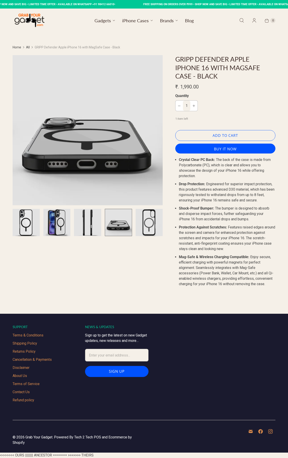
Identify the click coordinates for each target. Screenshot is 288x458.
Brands (167, 20)
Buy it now (225, 149)
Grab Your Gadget (38, 437)
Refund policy (23, 400)
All (28, 47)
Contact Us (21, 392)
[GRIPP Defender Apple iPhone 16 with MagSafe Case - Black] (88, 130)
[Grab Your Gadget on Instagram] (270, 431)
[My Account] (254, 20)
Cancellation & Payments (32, 359)
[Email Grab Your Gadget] (251, 431)
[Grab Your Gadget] (29, 20)
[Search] (241, 20)
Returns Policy (24, 351)
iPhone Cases (135, 20)
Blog (189, 20)
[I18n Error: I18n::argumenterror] (26, 222)
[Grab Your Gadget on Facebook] (261, 431)
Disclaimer (21, 367)
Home (17, 47)
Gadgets (102, 20)
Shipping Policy (25, 343)
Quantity (182, 96)
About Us (20, 376)
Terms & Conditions (28, 335)
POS (97, 437)
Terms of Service (26, 384)
